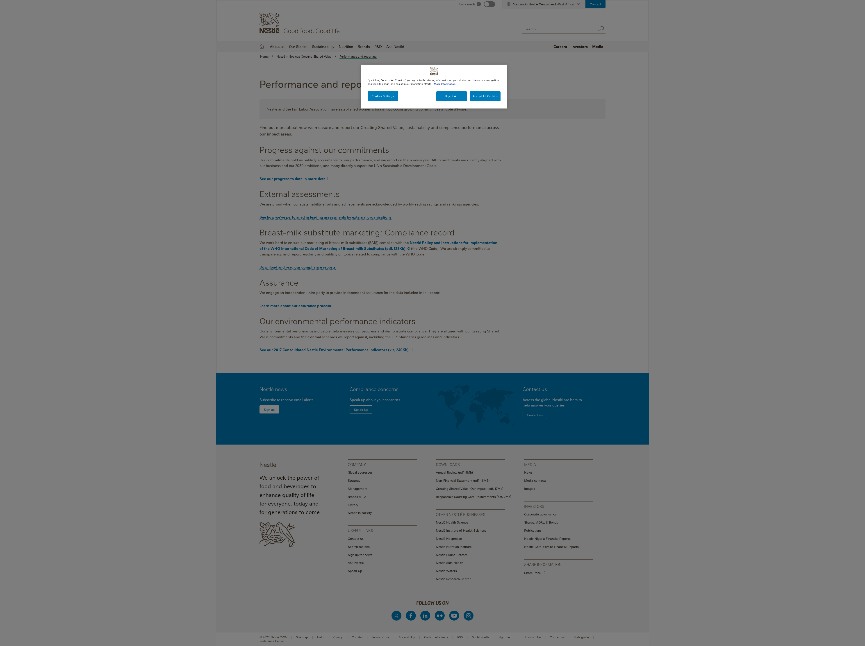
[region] (434, 86)
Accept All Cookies (485, 96)
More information (444, 84)
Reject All (451, 96)
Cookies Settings (383, 96)
